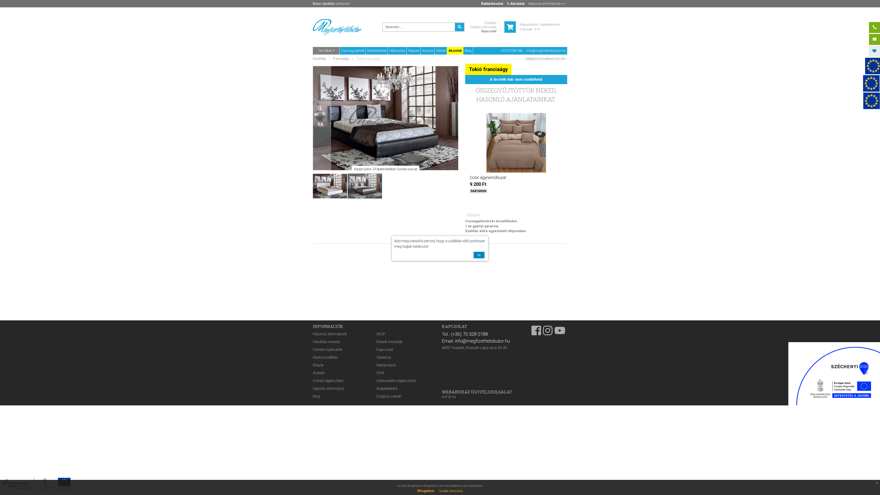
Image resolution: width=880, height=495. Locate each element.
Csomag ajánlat (352, 50)
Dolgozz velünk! (389, 396)
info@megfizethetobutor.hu (546, 50)
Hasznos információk (330, 334)
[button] (322, 118)
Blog (468, 50)
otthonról (331, 4)
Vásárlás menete (326, 342)
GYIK (381, 373)
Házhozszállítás (325, 357)
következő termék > (553, 58)
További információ (451, 491)
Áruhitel (318, 373)
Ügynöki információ (328, 388)
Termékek (325, 50)
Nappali (413, 50)
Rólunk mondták (390, 342)
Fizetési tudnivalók (483, 27)
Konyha (427, 50)
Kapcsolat (489, 31)
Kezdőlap (320, 58)
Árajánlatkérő (387, 388)
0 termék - (530, 29)
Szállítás (490, 23)
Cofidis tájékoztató (328, 381)
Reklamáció (386, 365)
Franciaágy (341, 58)
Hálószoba (397, 50)
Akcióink (455, 50)
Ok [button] (479, 255)
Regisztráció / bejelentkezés (540, 24)
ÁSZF (381, 334)
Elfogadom (425, 491)
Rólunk (318, 365)
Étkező (441, 50)
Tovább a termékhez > (516, 199)
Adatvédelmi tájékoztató (396, 381)
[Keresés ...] (459, 27)
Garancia (384, 357)
